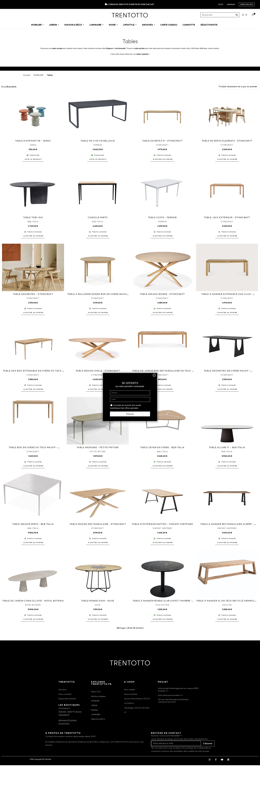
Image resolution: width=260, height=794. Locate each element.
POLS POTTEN (162, 605)
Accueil (26, 75)
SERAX (33, 145)
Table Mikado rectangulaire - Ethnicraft (97, 524)
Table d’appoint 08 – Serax (33, 140)
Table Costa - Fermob (162, 217)
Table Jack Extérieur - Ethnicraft (227, 217)
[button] (33, 159)
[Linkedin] (228, 760)
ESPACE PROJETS (246, 4)
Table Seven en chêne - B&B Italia (162, 447)
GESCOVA (227, 605)
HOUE (97, 605)
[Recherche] (236, 15)
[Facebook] (216, 760)
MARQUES (231, 4)
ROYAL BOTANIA (33, 605)
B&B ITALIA (33, 221)
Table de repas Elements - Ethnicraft (227, 140)
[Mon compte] (244, 15)
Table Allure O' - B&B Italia (227, 447)
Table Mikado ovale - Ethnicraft (98, 370)
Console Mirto (98, 217)
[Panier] (253, 15)
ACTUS (220, 4)
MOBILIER (38, 75)
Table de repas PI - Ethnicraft (162, 140)
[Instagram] (209, 760)
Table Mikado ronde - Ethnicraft (162, 294)
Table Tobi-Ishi (33, 217)
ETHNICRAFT (162, 145)
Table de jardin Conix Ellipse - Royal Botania (33, 600)
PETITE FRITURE (97, 451)
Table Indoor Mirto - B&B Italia (33, 524)
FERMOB (98, 145)
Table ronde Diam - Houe (97, 600)
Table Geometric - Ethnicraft (33, 294)
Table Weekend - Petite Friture (98, 447)
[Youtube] (222, 760)
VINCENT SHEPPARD (162, 528)
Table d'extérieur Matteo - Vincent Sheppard (162, 524)
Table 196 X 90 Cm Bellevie (97, 140)
